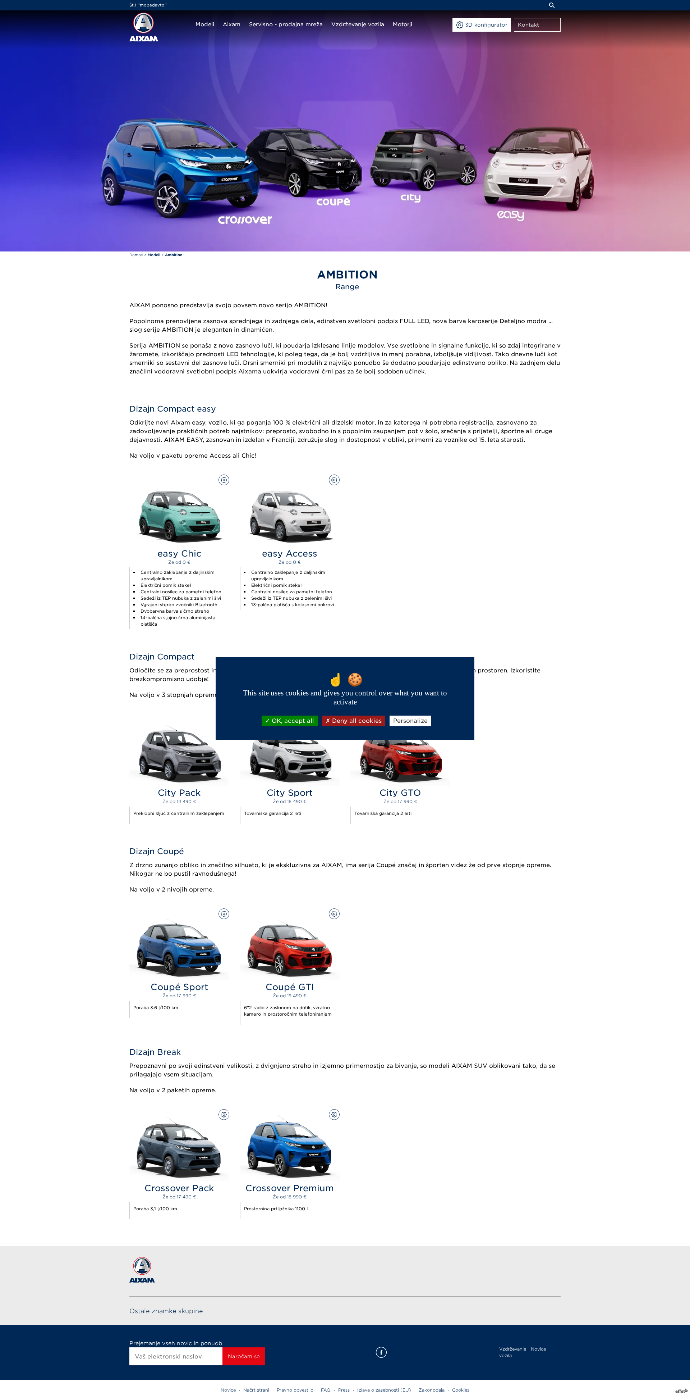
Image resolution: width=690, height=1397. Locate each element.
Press (344, 1390)
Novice (538, 1349)
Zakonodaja (432, 1390)
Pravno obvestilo (295, 1390)
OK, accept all (292, 720)
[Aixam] (143, 27)
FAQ (326, 1390)
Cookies (460, 1390)
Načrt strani (256, 1390)
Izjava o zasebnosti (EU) (384, 1390)
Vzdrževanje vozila (512, 1352)
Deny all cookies (356, 720)
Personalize (410, 720)
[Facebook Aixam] (381, 1352)
